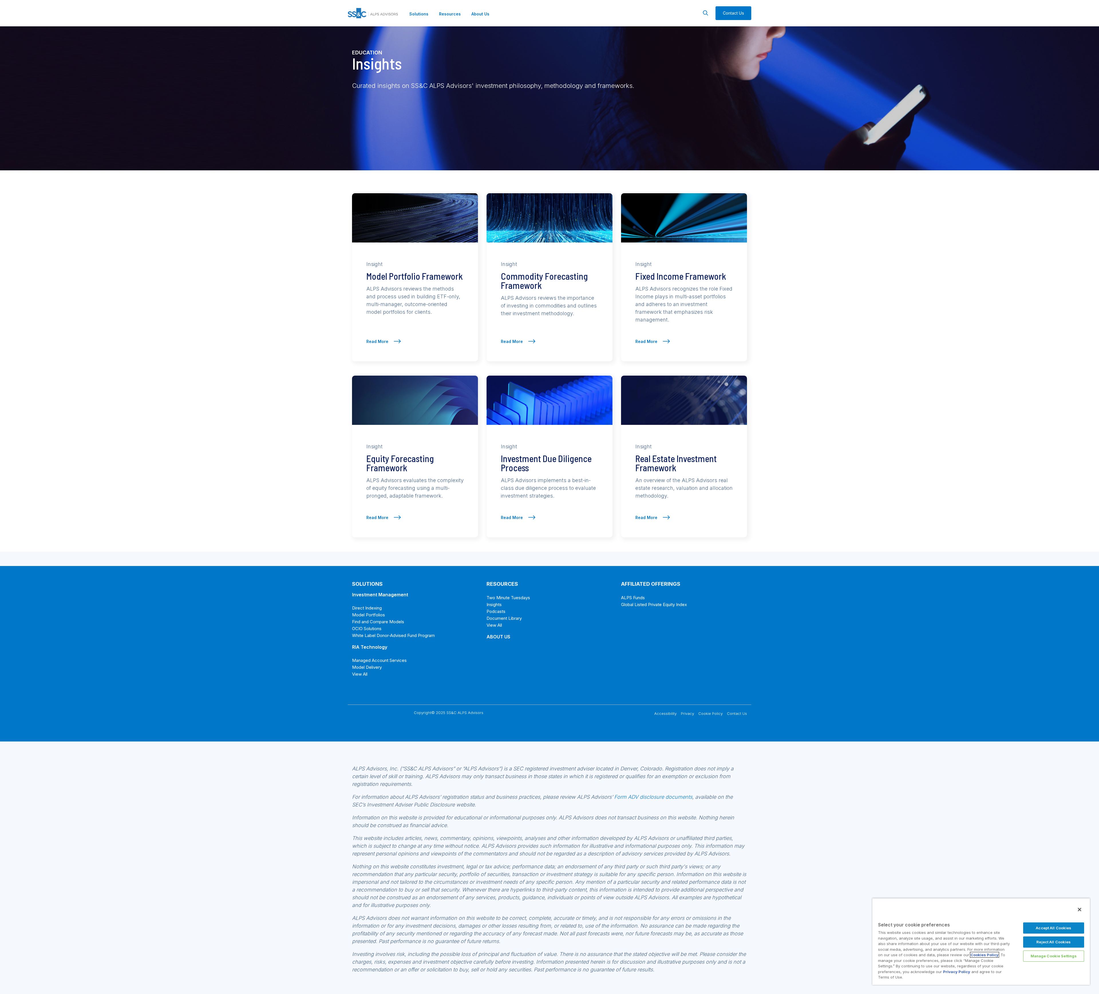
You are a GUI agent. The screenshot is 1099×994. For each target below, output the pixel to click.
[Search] (705, 13)
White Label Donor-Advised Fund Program (393, 635)
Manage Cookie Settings (1054, 956)
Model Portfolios (368, 615)
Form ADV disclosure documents (653, 797)
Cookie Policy (710, 713)
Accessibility (665, 713)
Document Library (504, 618)
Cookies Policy (984, 954)
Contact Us (737, 713)
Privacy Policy (956, 971)
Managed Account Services (379, 660)
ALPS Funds (633, 597)
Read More (378, 341)
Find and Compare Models (378, 621)
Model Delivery (367, 667)
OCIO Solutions (367, 628)
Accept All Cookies (1053, 928)
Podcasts (496, 611)
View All (359, 674)
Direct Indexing (367, 608)
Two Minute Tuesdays (508, 597)
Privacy (687, 713)
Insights (494, 604)
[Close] (1079, 909)
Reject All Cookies (1053, 942)
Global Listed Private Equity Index (654, 604)
